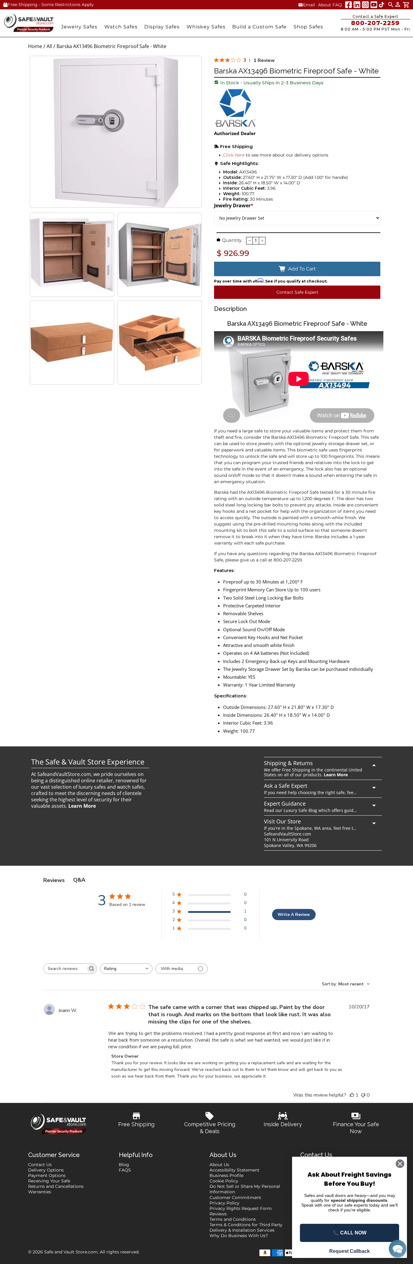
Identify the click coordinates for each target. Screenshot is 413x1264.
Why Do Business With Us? (239, 1235)
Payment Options (47, 1175)
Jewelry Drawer (233, 205)
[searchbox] (65, 969)
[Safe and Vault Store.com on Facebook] (348, 4)
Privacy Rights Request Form (241, 1208)
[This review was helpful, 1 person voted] (352, 1095)
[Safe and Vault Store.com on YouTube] (373, 4)
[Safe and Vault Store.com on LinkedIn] (356, 4)
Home (35, 46)
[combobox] (126, 968)
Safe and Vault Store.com (71, 1252)
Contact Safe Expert (297, 292)
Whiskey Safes (206, 27)
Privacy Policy (224, 1203)
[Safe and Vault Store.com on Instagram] (365, 4)
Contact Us (40, 1164)
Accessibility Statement (234, 1170)
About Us (219, 1164)
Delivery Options (46, 1170)
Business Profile (226, 1175)
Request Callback (349, 1251)
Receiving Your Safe (49, 1181)
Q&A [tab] (79, 880)
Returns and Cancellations (55, 1186)
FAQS (125, 1170)
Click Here (234, 155)
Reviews (218, 1214)
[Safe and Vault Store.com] (28, 23)
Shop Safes (308, 27)
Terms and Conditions (233, 1219)
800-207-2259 (375, 23)
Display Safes (162, 27)
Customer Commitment (235, 1197)
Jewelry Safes (79, 27)
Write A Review (294, 914)
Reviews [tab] (54, 880)
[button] (397, 1248)
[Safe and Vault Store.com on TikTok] (381, 5)
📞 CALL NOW (349, 1232)
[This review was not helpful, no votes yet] (363, 1095)
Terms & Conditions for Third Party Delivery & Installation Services (246, 1227)
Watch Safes (121, 27)
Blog (124, 1164)
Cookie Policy (224, 1181)
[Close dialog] (400, 1163)
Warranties (39, 1191)
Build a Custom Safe (259, 27)
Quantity (232, 240)
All (49, 46)
